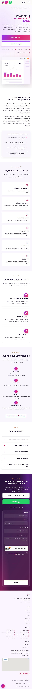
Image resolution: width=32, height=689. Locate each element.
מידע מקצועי (27, 621)
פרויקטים (27, 618)
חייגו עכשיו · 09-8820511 (16, 495)
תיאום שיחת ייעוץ (16, 38)
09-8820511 (27, 644)
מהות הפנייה (23, 535)
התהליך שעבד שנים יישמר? (21, 445)
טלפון (26, 520)
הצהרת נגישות (18, 683)
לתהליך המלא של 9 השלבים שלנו (16, 416)
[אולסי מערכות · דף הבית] (3, 2)
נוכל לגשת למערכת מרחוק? (21, 452)
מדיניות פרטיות (26, 683)
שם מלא (25, 512)
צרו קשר (28, 623)
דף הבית (28, 610)
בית (29, 8)
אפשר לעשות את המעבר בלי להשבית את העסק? (18, 466)
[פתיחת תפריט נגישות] (3, 686)
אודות (28, 612)
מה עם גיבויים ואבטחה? (22, 458)
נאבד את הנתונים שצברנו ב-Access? (19, 439)
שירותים (25, 8)
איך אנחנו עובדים (16, 44)
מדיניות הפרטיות (14, 553)
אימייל (24, 527)
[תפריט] (28, 2)
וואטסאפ (15, 502)
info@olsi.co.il (26, 647)
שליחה (16, 583)
